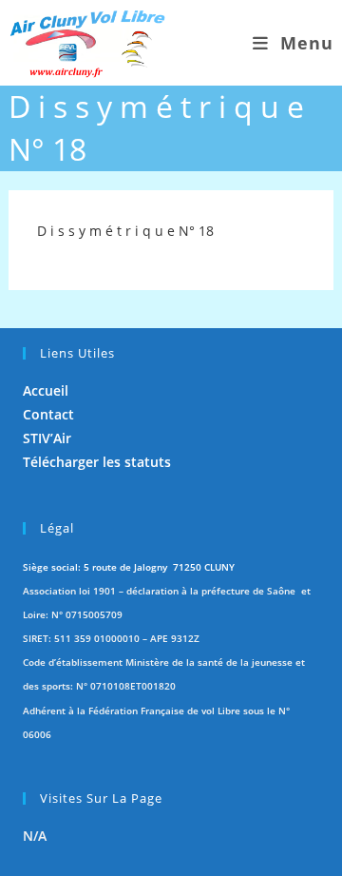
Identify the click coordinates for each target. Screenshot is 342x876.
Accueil (45, 390)
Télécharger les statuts (97, 462)
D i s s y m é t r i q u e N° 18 (125, 231)
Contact (48, 414)
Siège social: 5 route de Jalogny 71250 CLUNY (129, 567)
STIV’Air (47, 438)
